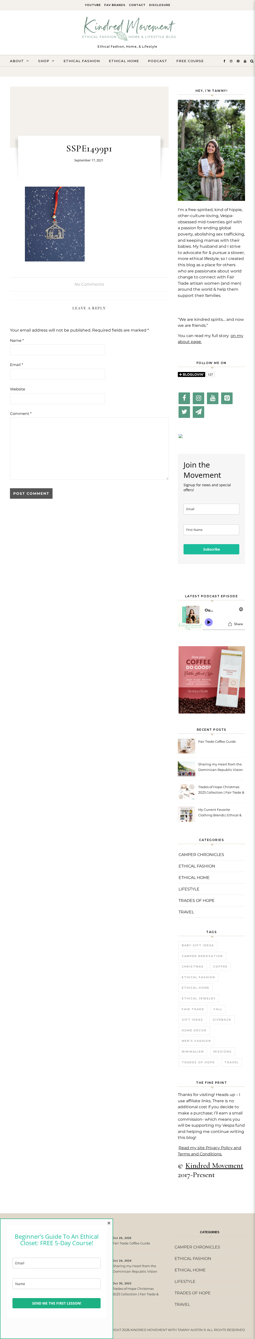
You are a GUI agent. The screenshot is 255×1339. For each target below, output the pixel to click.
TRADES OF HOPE (197, 900)
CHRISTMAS (193, 966)
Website (17, 389)
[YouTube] (212, 398)
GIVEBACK (222, 1019)
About (17, 61)
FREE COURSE (190, 61)
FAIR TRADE (193, 1009)
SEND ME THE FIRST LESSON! (56, 1303)
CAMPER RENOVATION (202, 956)
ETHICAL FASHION (82, 61)
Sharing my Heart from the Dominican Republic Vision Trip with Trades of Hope (220, 767)
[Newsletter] (198, 412)
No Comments (89, 284)
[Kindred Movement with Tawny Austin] (127, 30)
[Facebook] (184, 398)
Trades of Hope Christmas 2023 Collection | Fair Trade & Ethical (221, 790)
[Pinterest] (227, 398)
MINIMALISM (193, 1051)
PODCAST (157, 61)
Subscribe (211, 549)
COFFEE (220, 966)
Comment (21, 413)
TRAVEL (186, 912)
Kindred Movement (214, 1165)
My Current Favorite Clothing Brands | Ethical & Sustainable (220, 813)
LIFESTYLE (189, 889)
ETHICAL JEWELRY (199, 998)
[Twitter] (184, 412)
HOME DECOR (194, 1030)
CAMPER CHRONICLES (201, 854)
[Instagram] (198, 398)
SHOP (43, 61)
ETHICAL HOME (124, 61)
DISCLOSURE (159, 5)
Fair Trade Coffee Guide (217, 741)
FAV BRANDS (115, 5)
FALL (218, 1009)
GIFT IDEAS (192, 1019)
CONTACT (137, 5)
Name (17, 340)
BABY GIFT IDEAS (198, 945)
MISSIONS (222, 1051)
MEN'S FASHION (196, 1041)
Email (16, 364)
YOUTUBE (93, 5)
